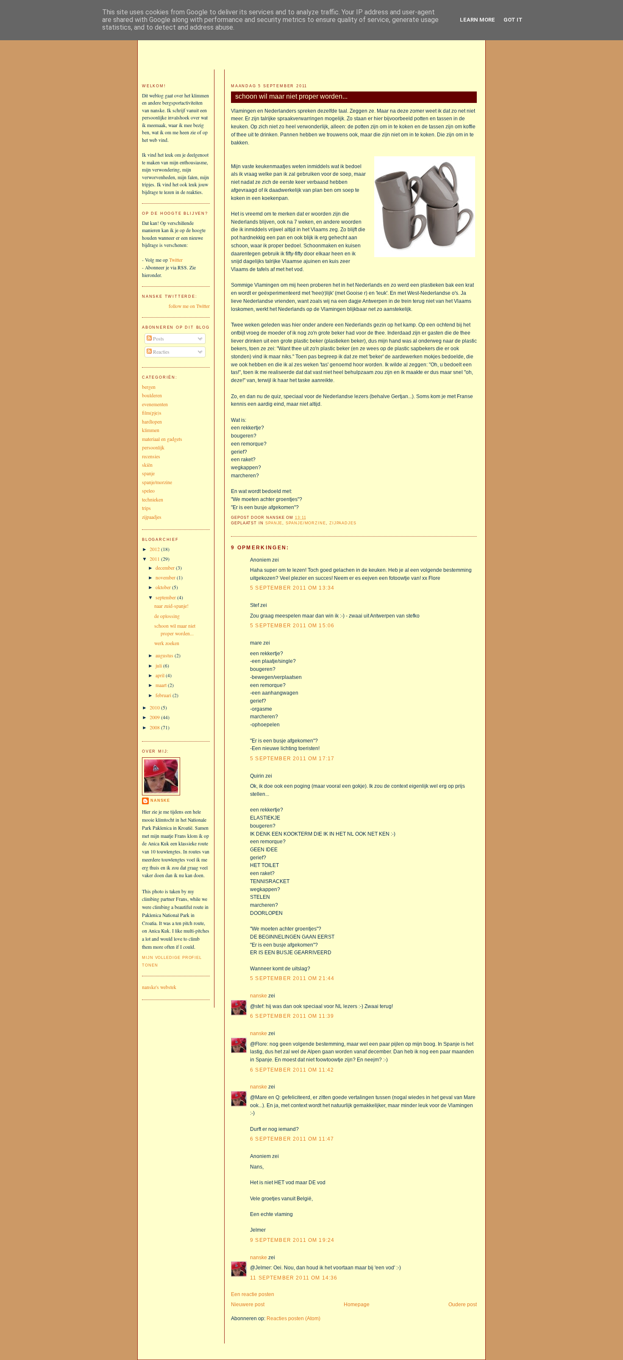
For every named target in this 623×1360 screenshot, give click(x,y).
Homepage (357, 1304)
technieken (152, 499)
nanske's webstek (159, 987)
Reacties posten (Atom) (293, 1318)
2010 (155, 707)
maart (162, 685)
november (166, 577)
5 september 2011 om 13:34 (292, 587)
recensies (151, 456)
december (166, 568)
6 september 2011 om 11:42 (292, 1069)
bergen (149, 387)
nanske (258, 995)
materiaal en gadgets (162, 439)
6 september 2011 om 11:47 (292, 1138)
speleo (148, 490)
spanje (273, 523)
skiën (147, 465)
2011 (155, 559)
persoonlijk (153, 447)
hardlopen (152, 421)
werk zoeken (166, 643)
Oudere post (462, 1304)
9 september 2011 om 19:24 (292, 1240)
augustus (165, 655)
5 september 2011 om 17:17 (292, 758)
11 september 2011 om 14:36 (293, 1277)
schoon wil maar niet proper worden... (291, 96)
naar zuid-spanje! (171, 606)
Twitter (176, 260)
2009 (155, 717)
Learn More (477, 20)
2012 (155, 549)
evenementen (155, 404)
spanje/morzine (306, 523)
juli (159, 665)
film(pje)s (151, 413)
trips (146, 508)
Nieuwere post (247, 1304)
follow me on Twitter (189, 306)
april (161, 675)
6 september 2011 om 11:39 (292, 1016)
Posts (158, 338)
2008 (155, 727)
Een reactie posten (252, 1294)
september (166, 597)
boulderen (152, 395)
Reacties (161, 352)
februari (164, 695)
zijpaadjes (342, 523)
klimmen (150, 430)
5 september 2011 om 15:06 (292, 625)
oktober (164, 587)
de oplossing (167, 616)
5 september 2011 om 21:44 (292, 978)
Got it (513, 20)
